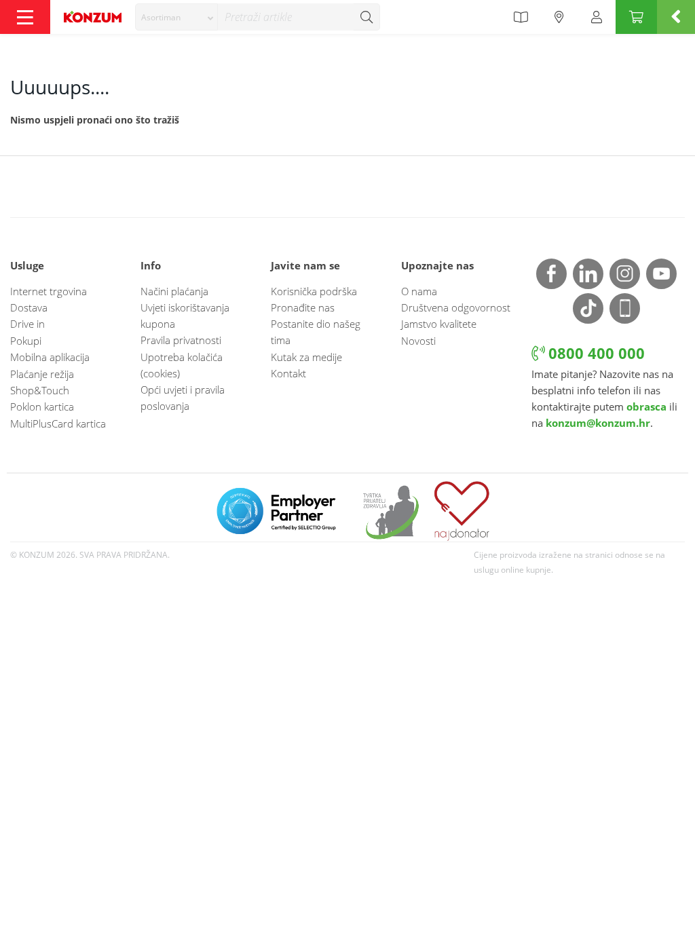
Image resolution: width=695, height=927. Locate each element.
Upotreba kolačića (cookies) (181, 365)
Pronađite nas (303, 307)
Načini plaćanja (174, 291)
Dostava (29, 307)
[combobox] (176, 17)
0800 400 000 (594, 353)
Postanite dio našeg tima (315, 332)
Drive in (27, 323)
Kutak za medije (306, 357)
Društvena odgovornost (455, 307)
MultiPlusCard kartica (58, 423)
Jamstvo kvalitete (438, 323)
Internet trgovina (48, 291)
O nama (419, 291)
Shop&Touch (39, 390)
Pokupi (25, 340)
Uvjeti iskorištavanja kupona (184, 315)
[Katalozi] (520, 17)
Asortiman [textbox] (161, 17)
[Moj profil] (597, 17)
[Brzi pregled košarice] (676, 17)
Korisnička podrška (314, 291)
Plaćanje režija (42, 374)
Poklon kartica (42, 406)
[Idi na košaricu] (636, 17)
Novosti (418, 340)
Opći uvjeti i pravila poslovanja (182, 398)
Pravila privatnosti (180, 340)
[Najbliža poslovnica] (559, 17)
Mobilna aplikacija (50, 357)
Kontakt (288, 373)
